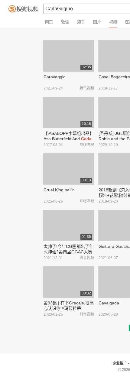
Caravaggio (55, 76)
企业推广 (119, 363)
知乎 (81, 22)
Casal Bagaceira (114, 76)
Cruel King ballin (59, 189)
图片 (97, 22)
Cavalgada (109, 302)
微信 (65, 22)
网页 (49, 22)
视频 (113, 22)
